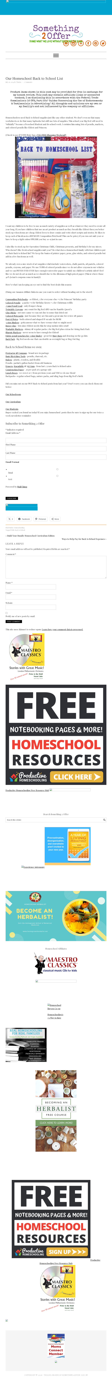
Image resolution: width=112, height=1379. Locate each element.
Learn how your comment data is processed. (62, 629)
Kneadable (19, 366)
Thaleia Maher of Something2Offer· (62, 1375)
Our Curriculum (13, 401)
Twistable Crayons (14, 309)
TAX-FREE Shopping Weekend (51, 135)
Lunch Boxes (11, 373)
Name (9, 582)
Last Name (10, 453)
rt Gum (31, 366)
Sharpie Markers (13, 332)
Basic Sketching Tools (15, 356)
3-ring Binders (12, 322)
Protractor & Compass (16, 353)
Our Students (12, 409)
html (10, 472)
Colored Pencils (13, 302)
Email (9, 593)
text (10, 479)
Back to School (20, 530)
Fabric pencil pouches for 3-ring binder (24, 335)
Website (9, 603)
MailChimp (22, 486)
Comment (11, 554)
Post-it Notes (12, 319)
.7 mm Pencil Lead (14, 306)
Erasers (9, 366)
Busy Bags (57, 335)
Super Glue (11, 325)
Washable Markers (14, 329)
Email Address (13, 433)
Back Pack (10, 339)
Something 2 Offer (56, 29)
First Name (11, 444)
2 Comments (28, 82)
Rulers (9, 359)
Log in (84, 1375)
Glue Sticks (11, 312)
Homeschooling (19, 528)
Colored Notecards (14, 316)
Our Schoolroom (13, 394)
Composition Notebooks (17, 299)
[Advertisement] (56, 65)
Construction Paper (15, 369)
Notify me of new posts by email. (20, 616)
